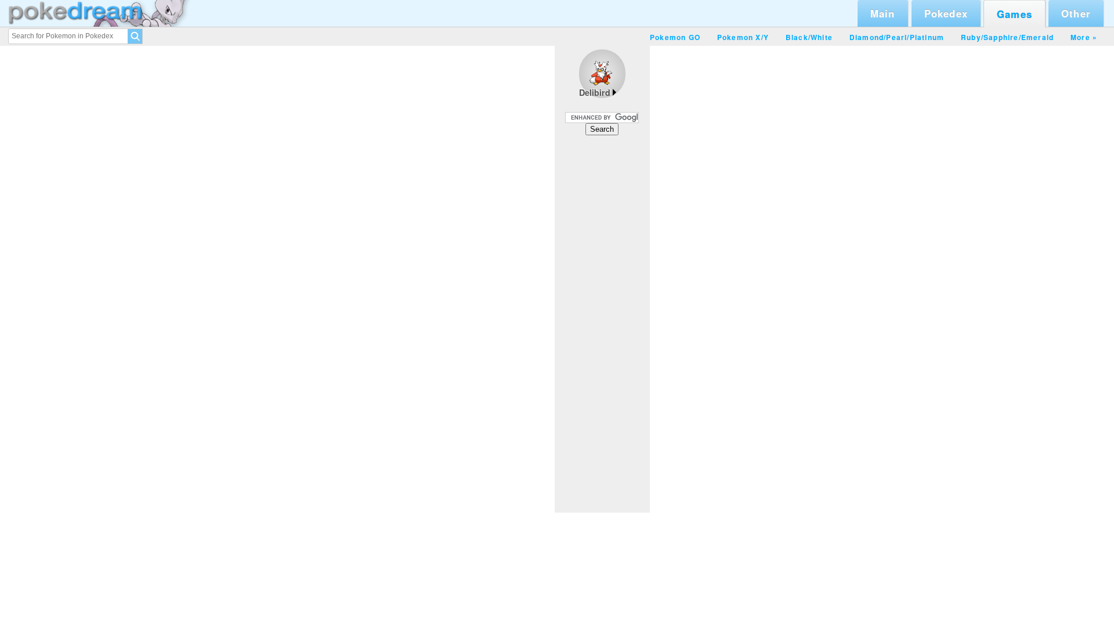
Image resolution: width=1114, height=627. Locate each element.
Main (882, 13)
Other (1076, 13)
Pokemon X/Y (743, 37)
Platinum (927, 37)
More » (1083, 37)
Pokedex (946, 13)
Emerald (1037, 37)
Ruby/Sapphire (990, 37)
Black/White (809, 37)
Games (1014, 14)
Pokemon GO (675, 37)
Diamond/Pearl (878, 37)
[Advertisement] (602, 323)
